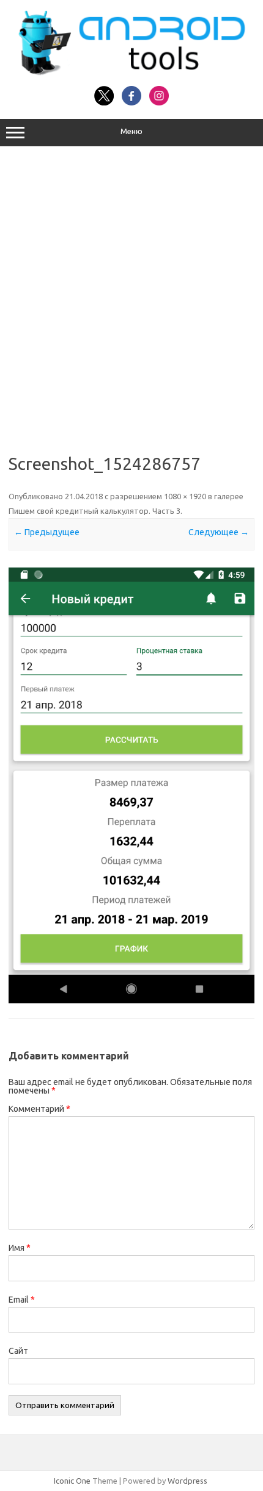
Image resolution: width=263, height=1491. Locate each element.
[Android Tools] (131, 72)
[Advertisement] (131, 296)
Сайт (18, 1351)
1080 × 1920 (185, 496)
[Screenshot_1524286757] (131, 785)
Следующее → (218, 532)
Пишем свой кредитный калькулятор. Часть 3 (94, 511)
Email (22, 1299)
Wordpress (187, 1480)
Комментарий (39, 1109)
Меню (131, 131)
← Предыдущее (47, 532)
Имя (20, 1248)
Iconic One (72, 1480)
